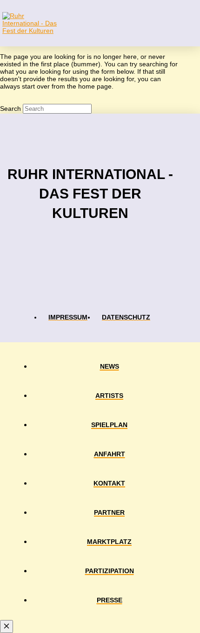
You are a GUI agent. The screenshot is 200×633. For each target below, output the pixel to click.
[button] (190, 23)
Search (10, 108)
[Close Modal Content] (6, 626)
